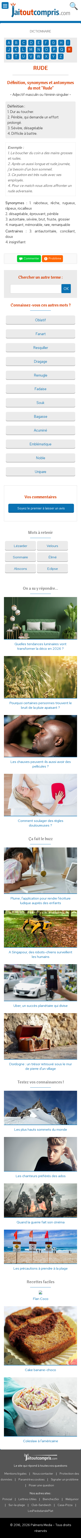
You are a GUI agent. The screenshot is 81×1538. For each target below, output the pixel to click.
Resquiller (40, 347)
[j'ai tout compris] (40, 10)
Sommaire (20, 557)
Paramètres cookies (31, 1479)
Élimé (52, 557)
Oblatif (40, 320)
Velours (52, 545)
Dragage (40, 361)
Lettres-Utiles (27, 1499)
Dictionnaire (40, 31)
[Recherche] (74, 5)
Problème (54, 258)
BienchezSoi (51, 1499)
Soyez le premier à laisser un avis (41, 508)
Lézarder (20, 545)
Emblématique (40, 444)
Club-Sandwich (41, 1505)
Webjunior (72, 1499)
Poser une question (41, 1485)
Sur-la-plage (17, 1505)
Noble (40, 458)
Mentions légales (15, 1473)
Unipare (40, 471)
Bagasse (40, 416)
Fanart (41, 334)
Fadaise (40, 389)
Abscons (20, 568)
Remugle (40, 375)
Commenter (31, 258)
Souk (40, 402)
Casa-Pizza (65, 1505)
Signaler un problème (65, 1479)
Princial (7, 1499)
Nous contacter (43, 1473)
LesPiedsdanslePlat (40, 1511)
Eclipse (52, 568)
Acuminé (40, 430)
